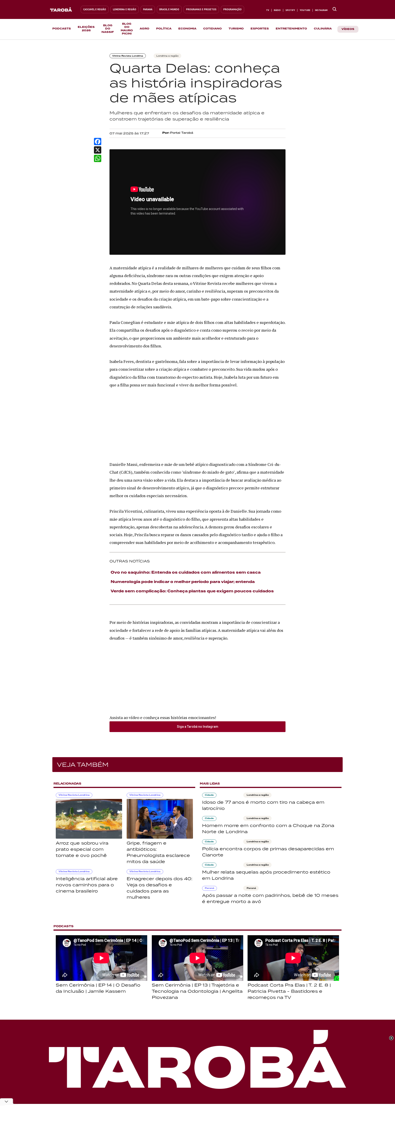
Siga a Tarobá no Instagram (197, 726)
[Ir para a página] (334, 9)
